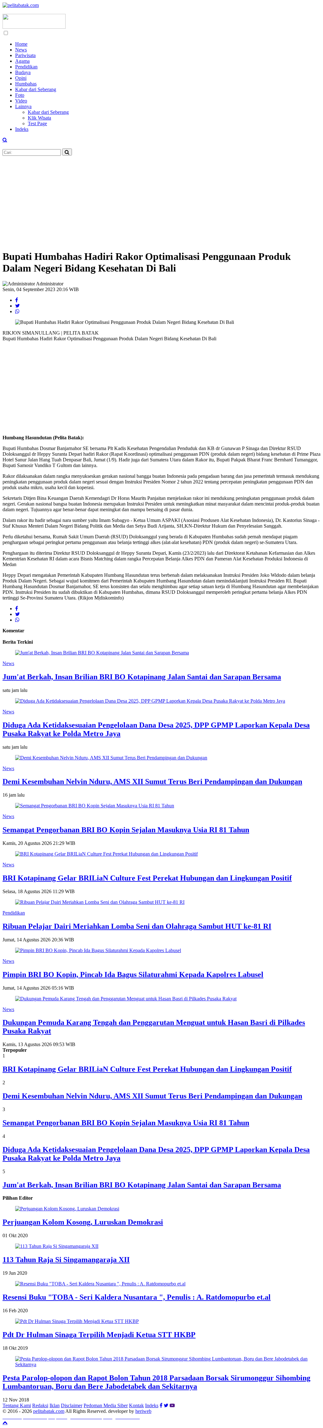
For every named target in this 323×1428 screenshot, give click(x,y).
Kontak (136, 1405)
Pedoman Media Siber (106, 1405)
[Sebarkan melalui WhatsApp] (17, 311)
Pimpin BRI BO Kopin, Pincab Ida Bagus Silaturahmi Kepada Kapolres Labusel (133, 974)
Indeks (21, 129)
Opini (20, 78)
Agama (22, 61)
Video (21, 100)
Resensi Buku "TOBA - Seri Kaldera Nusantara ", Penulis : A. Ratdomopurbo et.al (137, 1297)
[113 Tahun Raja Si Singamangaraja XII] (56, 1246)
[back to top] (5, 1422)
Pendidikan (26, 66)
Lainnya (23, 106)
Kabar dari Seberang (35, 89)
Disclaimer (71, 1405)
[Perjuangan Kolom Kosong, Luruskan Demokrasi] (67, 1208)
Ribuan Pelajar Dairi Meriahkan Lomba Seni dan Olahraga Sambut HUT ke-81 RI (137, 926)
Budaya (23, 72)
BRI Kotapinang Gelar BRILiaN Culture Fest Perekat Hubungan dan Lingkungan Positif (147, 878)
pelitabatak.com (48, 1411)
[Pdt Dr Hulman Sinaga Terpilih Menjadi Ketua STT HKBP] (77, 1321)
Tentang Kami (17, 1405)
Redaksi (40, 1405)
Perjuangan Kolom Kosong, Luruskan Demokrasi (83, 1222)
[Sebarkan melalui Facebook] (16, 300)
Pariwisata (25, 55)
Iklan (55, 1405)
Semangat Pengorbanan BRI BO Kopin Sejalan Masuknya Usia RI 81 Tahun (126, 830)
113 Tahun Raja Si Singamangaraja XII (66, 1259)
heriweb (143, 1411)
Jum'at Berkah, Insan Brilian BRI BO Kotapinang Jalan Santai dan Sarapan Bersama (142, 677)
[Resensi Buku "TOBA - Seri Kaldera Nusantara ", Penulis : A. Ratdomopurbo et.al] (100, 1283)
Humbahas (26, 83)
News (21, 49)
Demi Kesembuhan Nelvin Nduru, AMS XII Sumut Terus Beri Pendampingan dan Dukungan (152, 781)
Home (21, 44)
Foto (19, 95)
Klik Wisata (39, 117)
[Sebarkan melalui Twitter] (17, 305)
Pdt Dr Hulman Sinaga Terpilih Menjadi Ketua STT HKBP (99, 1335)
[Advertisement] (161, 200)
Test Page (37, 123)
